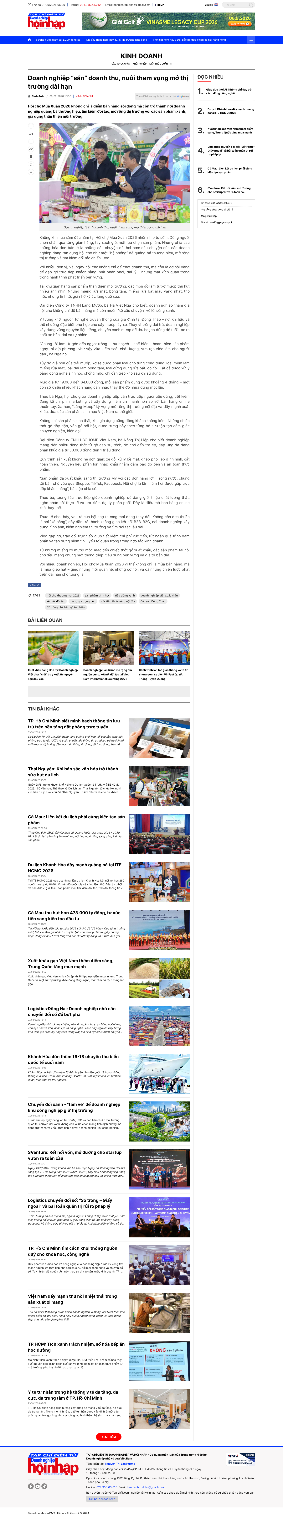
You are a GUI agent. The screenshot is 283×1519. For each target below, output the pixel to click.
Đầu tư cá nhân (121, 63)
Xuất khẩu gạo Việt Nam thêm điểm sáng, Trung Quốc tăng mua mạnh (230, 130)
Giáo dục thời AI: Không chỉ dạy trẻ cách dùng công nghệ (228, 91)
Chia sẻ (35, 584)
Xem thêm (109, 1436)
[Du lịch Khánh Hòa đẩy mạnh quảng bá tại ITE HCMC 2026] (159, 882)
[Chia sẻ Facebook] (31, 156)
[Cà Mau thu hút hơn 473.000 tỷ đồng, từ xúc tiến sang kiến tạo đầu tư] (159, 930)
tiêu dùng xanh (125, 595)
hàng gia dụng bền (82, 601)
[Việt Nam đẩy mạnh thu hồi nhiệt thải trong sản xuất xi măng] (159, 1313)
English (209, 4)
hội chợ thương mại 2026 (63, 595)
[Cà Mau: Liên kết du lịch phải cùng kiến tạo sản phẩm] (159, 834)
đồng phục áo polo (223, 222)
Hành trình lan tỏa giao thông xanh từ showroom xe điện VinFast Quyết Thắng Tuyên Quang (163, 674)
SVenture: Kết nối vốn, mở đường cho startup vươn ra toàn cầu (229, 190)
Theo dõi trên (156, 96)
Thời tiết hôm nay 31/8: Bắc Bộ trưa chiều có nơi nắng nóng (126, 39)
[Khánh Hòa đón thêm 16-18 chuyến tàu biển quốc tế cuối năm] (159, 1074)
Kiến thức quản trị (160, 63)
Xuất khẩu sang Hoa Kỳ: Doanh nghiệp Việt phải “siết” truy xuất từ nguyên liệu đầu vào (53, 674)
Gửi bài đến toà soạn (102, 1499)
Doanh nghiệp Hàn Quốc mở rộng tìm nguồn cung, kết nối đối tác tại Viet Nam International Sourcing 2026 (107, 674)
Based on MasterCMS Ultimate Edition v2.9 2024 (58, 1513)
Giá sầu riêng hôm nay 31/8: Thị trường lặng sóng (53, 39)
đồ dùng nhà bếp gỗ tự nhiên (66, 607)
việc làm (215, 202)
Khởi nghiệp (140, 63)
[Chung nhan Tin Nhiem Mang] (240, 1459)
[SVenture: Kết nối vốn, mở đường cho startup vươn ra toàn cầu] (159, 1169)
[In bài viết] (31, 172)
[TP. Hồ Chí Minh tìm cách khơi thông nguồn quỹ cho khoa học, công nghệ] (159, 1265)
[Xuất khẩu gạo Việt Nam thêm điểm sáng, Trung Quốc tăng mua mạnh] (159, 978)
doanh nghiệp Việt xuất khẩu (159, 595)
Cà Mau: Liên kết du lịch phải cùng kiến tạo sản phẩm (230, 170)
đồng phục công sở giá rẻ (219, 209)
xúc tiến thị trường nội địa (118, 601)
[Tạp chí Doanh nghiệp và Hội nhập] (156, 4)
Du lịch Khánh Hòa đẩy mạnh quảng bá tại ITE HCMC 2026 (231, 111)
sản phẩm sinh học (97, 595)
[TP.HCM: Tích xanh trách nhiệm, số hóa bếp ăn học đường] (159, 1361)
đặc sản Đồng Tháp (153, 601)
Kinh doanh (141, 56)
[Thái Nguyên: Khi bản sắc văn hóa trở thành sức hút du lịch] (159, 786)
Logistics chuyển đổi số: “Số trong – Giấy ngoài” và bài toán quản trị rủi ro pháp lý (231, 150)
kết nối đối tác (56, 601)
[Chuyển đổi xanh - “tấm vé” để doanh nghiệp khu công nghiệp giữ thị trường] (159, 1121)
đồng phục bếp (209, 216)
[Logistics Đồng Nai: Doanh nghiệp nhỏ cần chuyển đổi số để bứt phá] (159, 1026)
